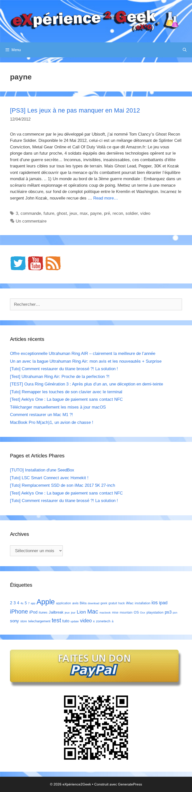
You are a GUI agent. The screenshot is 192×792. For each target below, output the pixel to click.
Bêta (83, 603)
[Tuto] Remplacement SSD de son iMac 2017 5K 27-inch (62, 485)
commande (30, 213)
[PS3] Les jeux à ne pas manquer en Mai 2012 (75, 110)
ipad (163, 602)
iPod (33, 612)
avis (75, 603)
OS (136, 612)
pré (107, 213)
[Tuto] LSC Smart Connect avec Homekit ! (49, 477)
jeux (73, 213)
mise (115, 612)
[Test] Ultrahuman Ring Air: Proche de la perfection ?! (60, 376)
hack (121, 603)
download (93, 603)
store (23, 621)
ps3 (168, 612)
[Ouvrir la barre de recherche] (184, 49)
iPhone (19, 611)
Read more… (105, 198)
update (74, 621)
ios (155, 602)
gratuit (112, 603)
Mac (92, 611)
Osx (142, 612)
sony (14, 621)
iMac (130, 603)
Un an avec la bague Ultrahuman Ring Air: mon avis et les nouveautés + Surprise (86, 361)
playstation (155, 612)
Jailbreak (56, 612)
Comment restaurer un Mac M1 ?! (41, 414)
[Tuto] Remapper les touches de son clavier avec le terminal (66, 391)
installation (142, 603)
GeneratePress (130, 784)
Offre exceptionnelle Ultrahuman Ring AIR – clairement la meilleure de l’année (82, 353)
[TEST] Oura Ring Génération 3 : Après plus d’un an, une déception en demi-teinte (86, 384)
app (33, 603)
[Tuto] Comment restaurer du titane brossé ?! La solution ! (64, 368)
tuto (65, 620)
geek (103, 603)
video (145, 213)
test (56, 620)
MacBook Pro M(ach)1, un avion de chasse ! (51, 422)
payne (96, 213)
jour (73, 612)
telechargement (39, 621)
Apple (45, 602)
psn (175, 612)
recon (117, 213)
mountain (126, 612)
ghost (62, 213)
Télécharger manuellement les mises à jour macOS (58, 407)
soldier (132, 213)
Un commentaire (31, 221)
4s (22, 603)
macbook (105, 612)
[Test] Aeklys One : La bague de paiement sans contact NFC (66, 399)
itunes (43, 612)
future (49, 213)
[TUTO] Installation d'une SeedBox (42, 470)
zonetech (103, 621)
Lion (81, 612)
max (84, 213)
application (63, 603)
